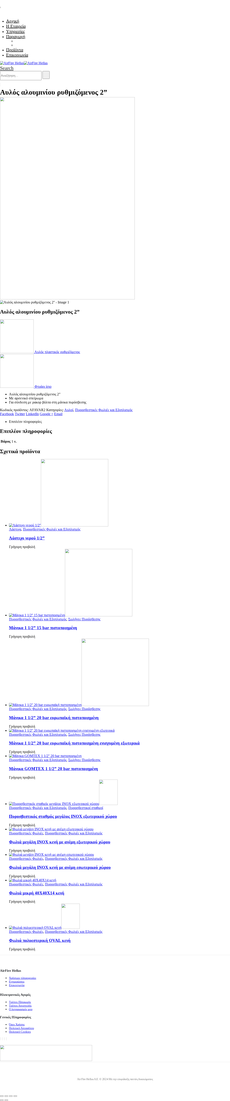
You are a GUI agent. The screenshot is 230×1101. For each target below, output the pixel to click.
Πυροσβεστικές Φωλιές (26, 833)
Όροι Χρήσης (17, 1024)
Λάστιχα (15, 529)
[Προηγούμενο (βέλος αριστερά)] (2, 1100)
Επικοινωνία (17, 54)
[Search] (46, 75)
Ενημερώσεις (16, 981)
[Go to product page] (119, 493)
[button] (6, 68)
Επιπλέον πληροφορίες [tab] (25, 421)
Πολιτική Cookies (20, 1031)
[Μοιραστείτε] (11, 1096)
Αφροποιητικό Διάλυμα (32, 45)
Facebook (7, 414)
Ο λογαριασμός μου (20, 1009)
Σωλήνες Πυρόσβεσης (84, 619)
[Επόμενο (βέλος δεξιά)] (6, 1100)
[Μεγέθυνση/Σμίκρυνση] (2, 1096)
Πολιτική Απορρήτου (21, 1028)
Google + (46, 414)
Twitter (20, 414)
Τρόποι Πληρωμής (20, 1002)
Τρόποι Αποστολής (20, 1005)
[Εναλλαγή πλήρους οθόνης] (6, 1096)
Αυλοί (68, 410)
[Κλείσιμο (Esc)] (15, 1096)
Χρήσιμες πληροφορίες (22, 978)
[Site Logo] (24, 63)
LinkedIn (32, 414)
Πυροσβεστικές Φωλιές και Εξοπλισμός (104, 410)
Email (58, 414)
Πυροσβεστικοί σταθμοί (85, 808)
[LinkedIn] (6, 1039)
